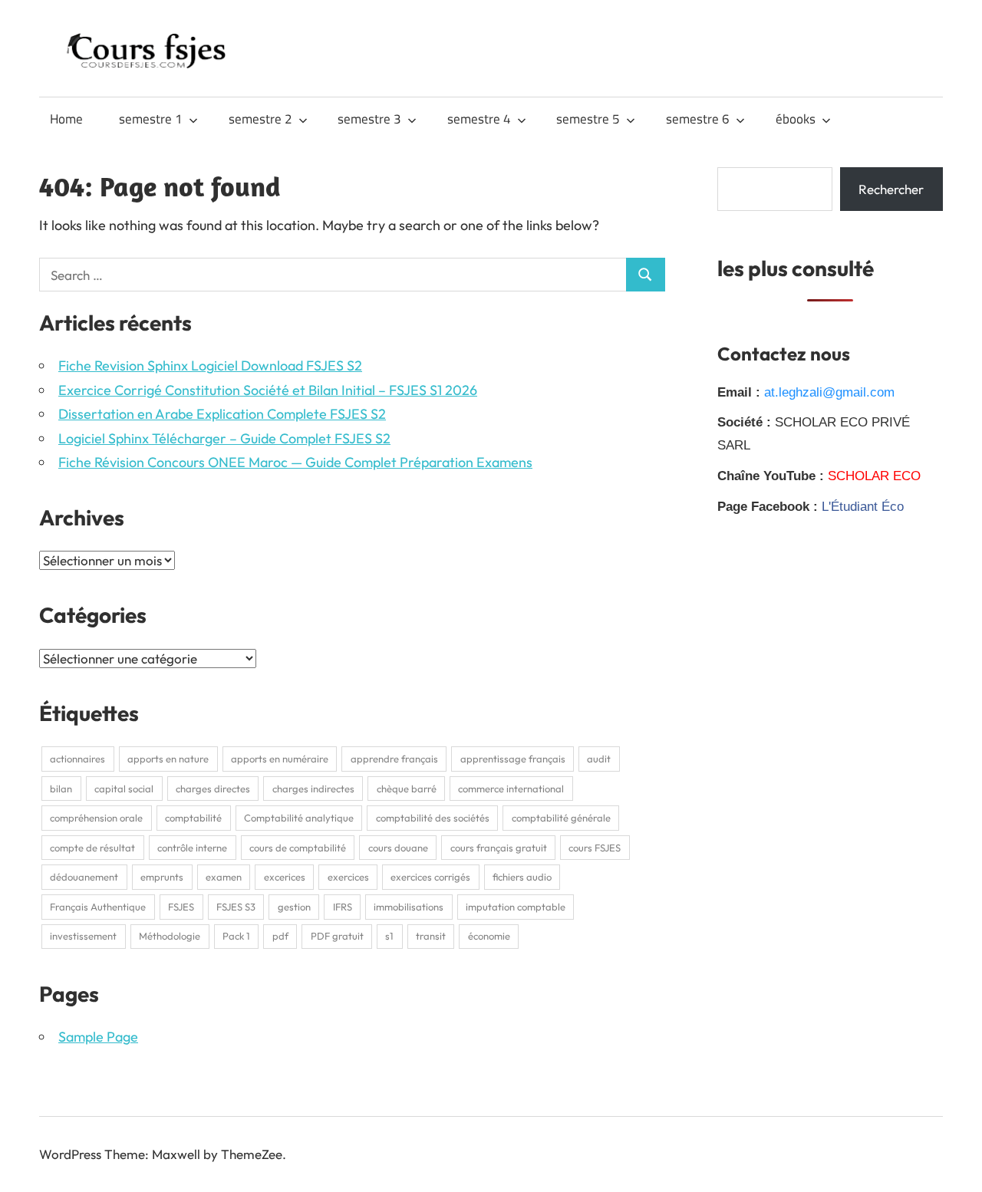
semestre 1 (151, 119)
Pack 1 (236, 936)
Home (66, 119)
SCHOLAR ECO (874, 476)
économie (489, 936)
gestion (294, 907)
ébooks (796, 119)
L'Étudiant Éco (863, 506)
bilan (61, 788)
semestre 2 (260, 119)
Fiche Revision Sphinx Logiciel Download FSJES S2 (210, 365)
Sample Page (98, 1036)
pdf (280, 936)
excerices (284, 877)
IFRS (342, 907)
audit (599, 758)
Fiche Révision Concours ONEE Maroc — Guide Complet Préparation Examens (295, 462)
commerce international (511, 788)
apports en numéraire (279, 758)
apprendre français (394, 758)
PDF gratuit (337, 936)
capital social (123, 788)
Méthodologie (169, 936)
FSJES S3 (235, 907)
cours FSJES (594, 847)
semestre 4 (479, 119)
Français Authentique (98, 907)
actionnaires (77, 758)
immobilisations (408, 907)
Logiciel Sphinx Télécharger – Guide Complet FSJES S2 (224, 438)
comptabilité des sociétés (432, 818)
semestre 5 (588, 119)
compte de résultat (92, 847)
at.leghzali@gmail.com (829, 392)
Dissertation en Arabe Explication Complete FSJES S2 (222, 414)
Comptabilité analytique (299, 818)
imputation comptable (515, 907)
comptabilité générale (561, 818)
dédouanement (84, 877)
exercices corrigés (430, 877)
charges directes (213, 788)
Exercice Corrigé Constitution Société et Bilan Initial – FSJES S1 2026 (267, 390)
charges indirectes (313, 788)
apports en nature (168, 758)
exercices (348, 877)
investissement (83, 936)
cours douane (398, 847)
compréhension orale (96, 818)
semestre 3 (369, 119)
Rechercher (891, 189)
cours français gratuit (498, 847)
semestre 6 (698, 119)
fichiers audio (522, 877)
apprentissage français (512, 758)
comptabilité (193, 818)
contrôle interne (192, 847)
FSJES (181, 907)
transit (431, 936)
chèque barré (407, 788)
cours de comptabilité (297, 847)
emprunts (161, 877)
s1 (389, 936)
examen (224, 877)
